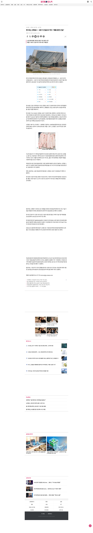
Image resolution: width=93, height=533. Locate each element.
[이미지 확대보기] (65, 47)
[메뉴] (1, 1)
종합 (12, 4)
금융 (15, 4)
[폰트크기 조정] (65, 36)
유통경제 (35, 4)
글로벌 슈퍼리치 (29, 434)
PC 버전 (43, 513)
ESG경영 (51, 4)
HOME (27, 27)
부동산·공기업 (29, 4)
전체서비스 (50, 513)
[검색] (91, 1)
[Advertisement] (46, 15)
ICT (24, 4)
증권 (18, 4)
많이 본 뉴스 (28, 341)
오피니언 (55, 4)
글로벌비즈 (8, 4)
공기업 (39, 27)
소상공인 (46, 4)
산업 (21, 4)
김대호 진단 (28, 478)
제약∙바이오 (40, 4)
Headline (28, 397)
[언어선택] (88, 1)
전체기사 (2, 4)
